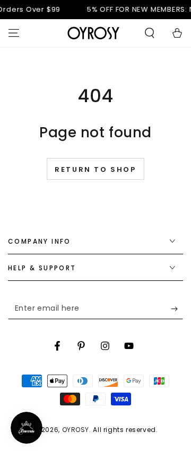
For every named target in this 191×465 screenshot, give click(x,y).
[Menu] (14, 33)
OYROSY (76, 429)
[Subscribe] (177, 308)
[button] (149, 33)
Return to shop (95, 169)
